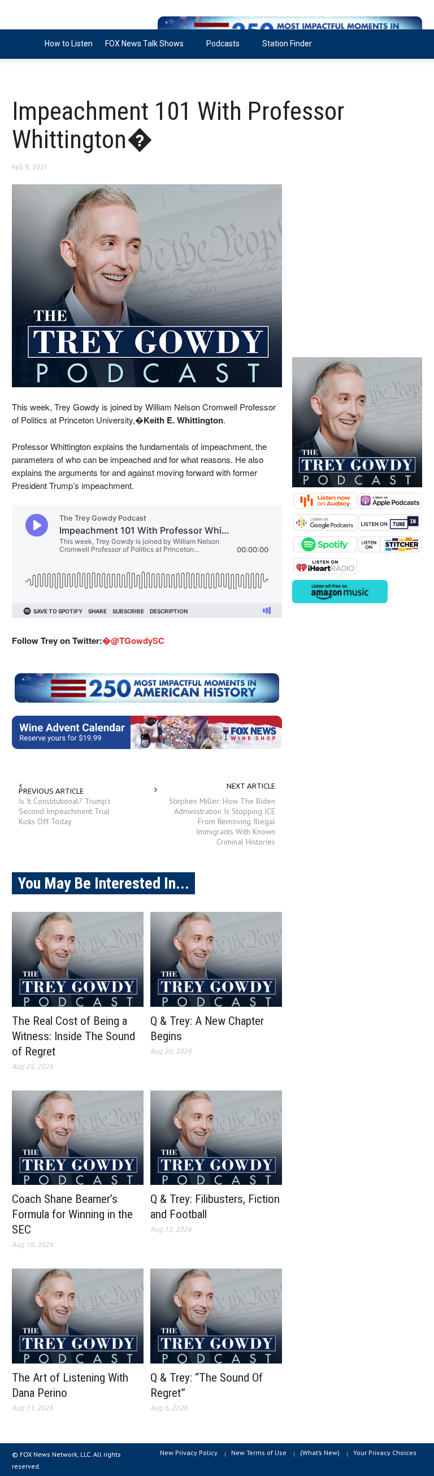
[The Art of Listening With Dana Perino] (78, 1316)
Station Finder (287, 43)
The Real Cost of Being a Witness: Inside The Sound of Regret (73, 1036)
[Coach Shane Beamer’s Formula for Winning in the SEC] (78, 1137)
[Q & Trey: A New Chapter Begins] (216, 959)
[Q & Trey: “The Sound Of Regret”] (216, 1316)
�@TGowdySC (133, 640)
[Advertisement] (357, 264)
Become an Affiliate (53, 72)
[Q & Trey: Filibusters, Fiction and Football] (216, 1137)
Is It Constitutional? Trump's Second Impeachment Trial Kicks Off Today (65, 811)
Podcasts (220, 49)
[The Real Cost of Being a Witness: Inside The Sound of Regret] (78, 959)
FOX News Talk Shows (141, 49)
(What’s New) (320, 1452)
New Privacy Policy (189, 1452)
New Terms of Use (259, 1452)
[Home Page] (25, 44)
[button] (411, 43)
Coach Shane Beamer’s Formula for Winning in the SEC (72, 1214)
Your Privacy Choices (384, 1452)
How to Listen (69, 43)
